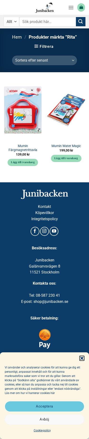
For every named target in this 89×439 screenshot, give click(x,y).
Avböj (44, 419)
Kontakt (44, 206)
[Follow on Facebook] (35, 231)
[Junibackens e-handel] (45, 7)
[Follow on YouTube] (54, 231)
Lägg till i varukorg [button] (23, 162)
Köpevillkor (44, 213)
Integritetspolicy (44, 219)
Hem (17, 37)
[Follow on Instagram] (44, 231)
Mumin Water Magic (66, 146)
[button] (82, 358)
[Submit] (80, 21)
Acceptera (44, 406)
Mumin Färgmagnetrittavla (23, 148)
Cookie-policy (42, 430)
